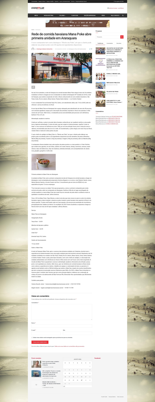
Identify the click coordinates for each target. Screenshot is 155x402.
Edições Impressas (90, 15)
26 (77, 380)
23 (65, 380)
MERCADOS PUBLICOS (113, 82)
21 (85, 376)
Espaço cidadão (50, 1)
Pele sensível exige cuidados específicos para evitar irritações (50, 363)
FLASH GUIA (75, 15)
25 (73, 380)
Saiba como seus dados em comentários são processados (69, 346)
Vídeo (103, 15)
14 (85, 373)
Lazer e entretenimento (64, 1)
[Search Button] (122, 37)
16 (65, 376)
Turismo (73, 1)
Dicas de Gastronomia (80, 49)
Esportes (57, 1)
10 (69, 373)
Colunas (62, 15)
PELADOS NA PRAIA (112, 91)
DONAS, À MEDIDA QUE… (114, 73)
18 (73, 376)
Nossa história (48, 15)
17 (69, 376)
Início (36, 15)
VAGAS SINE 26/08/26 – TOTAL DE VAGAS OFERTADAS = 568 (51, 383)
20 (81, 376)
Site (64, 330)
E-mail (33, 330)
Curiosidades (34, 1)
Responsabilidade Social (81, 1)
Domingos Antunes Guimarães (44, 49)
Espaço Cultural (41, 1)
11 (73, 373)
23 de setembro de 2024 (60, 49)
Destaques (37, 29)
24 (69, 380)
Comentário (35, 302)
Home (32, 29)
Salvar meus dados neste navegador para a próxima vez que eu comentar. (53, 337)
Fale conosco (115, 15)
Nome (33, 323)
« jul (64, 386)
